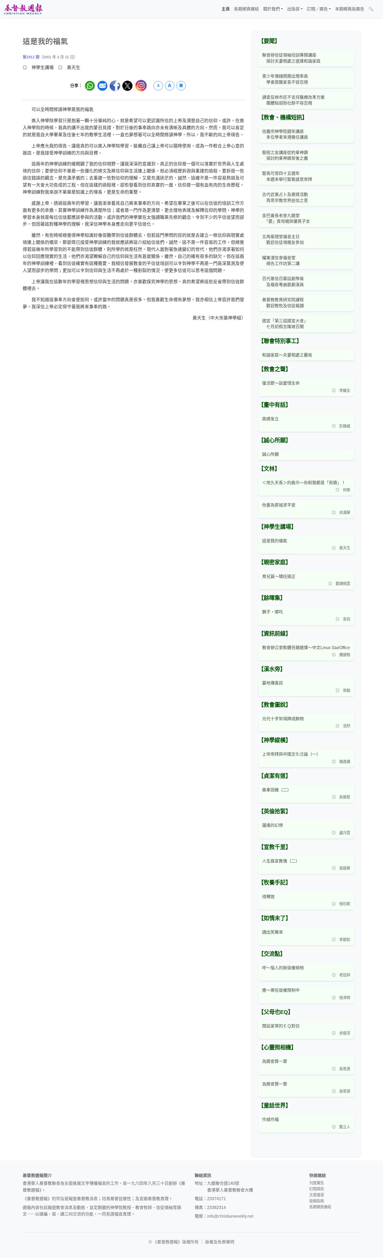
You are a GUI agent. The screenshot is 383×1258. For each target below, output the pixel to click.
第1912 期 (31, 57)
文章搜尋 (316, 1195)
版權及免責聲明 (219, 1242)
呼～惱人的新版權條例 (283, 968)
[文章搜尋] (378, 9)
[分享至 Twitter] (127, 86)
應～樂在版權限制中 (281, 990)
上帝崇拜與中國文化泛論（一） (291, 754)
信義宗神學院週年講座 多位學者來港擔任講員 (285, 134)
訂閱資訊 (316, 1189)
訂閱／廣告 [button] (317, 9)
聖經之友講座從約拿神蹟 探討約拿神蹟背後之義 (285, 155)
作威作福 (270, 1119)
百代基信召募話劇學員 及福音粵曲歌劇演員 (283, 281)
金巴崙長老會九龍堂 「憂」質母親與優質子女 (286, 218)
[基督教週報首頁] (23, 9)
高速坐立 (270, 419)
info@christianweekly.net (230, 1216)
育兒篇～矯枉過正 (278, 576)
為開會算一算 (274, 1061)
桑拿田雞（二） (276, 790)
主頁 (225, 9)
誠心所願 (270, 454)
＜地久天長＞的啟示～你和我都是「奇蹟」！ (303, 482)
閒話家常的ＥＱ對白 (281, 1026)
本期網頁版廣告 (349, 9)
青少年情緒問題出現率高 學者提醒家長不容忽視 (285, 79)
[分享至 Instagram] (141, 85)
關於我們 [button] (271, 9)
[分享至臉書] (115, 86)
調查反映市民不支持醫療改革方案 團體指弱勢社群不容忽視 (293, 100)
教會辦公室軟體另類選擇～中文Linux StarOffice (306, 647)
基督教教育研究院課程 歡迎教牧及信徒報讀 (283, 303)
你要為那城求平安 (278, 505)
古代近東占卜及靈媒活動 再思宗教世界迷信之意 (285, 197)
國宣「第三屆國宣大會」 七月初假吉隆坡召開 (285, 324)
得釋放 (268, 897)
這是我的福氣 (274, 541)
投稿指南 (316, 1201)
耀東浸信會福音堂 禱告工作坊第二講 (281, 261)
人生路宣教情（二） (281, 861)
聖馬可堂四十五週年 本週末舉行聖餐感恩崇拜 (287, 176)
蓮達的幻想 (272, 825)
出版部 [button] (293, 9)
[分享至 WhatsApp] (90, 86)
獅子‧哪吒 (272, 612)
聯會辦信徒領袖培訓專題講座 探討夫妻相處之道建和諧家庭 (291, 58)
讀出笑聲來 (272, 932)
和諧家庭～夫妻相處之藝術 (287, 355)
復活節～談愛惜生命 (281, 383)
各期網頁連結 (246, 9)
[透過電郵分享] (102, 86)
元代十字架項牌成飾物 (283, 719)
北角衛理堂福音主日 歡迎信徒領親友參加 (283, 240)
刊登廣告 (316, 1183)
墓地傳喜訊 (272, 683)
